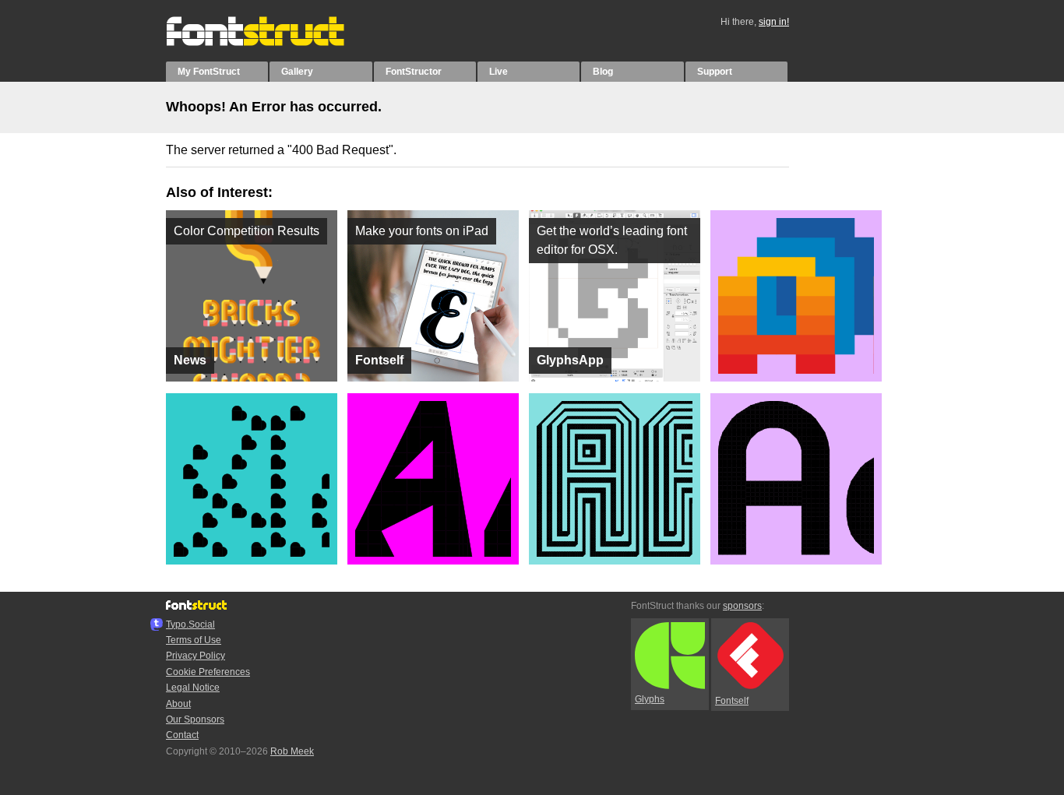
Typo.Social (190, 624)
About (178, 703)
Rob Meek (292, 751)
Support (714, 71)
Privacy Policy (195, 655)
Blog (603, 71)
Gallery (297, 71)
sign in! (774, 21)
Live (498, 71)
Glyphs (649, 699)
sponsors (742, 605)
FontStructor (414, 71)
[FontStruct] (271, 42)
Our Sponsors (195, 719)
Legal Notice (193, 687)
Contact (182, 735)
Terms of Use (193, 640)
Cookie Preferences (208, 672)
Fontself (732, 700)
